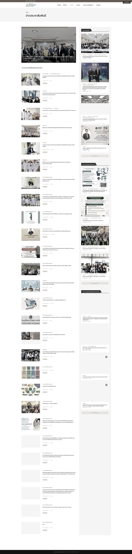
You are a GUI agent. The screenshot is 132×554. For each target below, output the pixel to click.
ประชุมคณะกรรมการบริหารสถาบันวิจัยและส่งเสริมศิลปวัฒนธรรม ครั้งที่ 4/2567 (58, 145)
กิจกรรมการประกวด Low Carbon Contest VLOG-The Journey (56, 507)
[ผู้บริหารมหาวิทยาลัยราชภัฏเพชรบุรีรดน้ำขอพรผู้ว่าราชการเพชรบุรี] (30, 131)
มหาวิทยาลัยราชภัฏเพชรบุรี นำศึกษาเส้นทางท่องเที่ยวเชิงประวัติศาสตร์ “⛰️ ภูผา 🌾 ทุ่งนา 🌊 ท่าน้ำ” (95, 348)
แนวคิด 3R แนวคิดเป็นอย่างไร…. (49, 386)
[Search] (105, 5)
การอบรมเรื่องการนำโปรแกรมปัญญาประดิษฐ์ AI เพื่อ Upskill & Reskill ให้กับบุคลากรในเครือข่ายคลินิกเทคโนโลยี (95, 119)
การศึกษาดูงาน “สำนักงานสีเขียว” (50, 403)
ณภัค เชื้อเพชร (27, 60)
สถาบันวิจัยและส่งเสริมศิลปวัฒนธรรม (71, 552)
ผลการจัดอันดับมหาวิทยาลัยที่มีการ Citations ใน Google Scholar (57, 214)
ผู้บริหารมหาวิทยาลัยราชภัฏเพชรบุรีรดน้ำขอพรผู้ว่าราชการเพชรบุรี (57, 127)
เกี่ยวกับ (65, 5)
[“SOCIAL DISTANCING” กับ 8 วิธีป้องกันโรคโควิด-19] (30, 303)
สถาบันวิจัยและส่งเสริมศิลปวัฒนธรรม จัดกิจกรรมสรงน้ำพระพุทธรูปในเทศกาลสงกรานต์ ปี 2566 (58, 283)
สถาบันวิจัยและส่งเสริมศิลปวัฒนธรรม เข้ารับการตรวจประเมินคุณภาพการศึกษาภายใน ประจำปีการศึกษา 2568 (48, 58)
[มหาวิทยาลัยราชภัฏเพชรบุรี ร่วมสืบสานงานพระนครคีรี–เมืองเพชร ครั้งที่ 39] (95, 367)
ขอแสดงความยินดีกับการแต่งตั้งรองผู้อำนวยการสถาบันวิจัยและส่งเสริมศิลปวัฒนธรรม (58, 180)
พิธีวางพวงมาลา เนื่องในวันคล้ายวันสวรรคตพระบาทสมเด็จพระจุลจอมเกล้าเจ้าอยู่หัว (56, 162)
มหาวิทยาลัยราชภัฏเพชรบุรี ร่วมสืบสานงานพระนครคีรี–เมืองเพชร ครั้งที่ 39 (95, 377)
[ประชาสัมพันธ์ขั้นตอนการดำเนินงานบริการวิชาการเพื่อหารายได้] (95, 210)
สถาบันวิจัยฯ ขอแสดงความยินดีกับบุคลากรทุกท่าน (53, 334)
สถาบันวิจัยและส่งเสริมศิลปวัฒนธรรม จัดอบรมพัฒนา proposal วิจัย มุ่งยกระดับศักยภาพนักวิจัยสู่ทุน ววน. (95, 57)
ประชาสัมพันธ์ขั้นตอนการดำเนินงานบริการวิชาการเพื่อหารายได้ (93, 220)
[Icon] (31, 79)
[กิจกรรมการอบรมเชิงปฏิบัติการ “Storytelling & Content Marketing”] (95, 239)
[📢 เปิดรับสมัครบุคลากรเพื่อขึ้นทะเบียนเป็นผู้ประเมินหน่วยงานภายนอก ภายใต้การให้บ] (95, 181)
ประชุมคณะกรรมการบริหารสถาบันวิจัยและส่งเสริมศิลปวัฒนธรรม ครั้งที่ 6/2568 (58, 76)
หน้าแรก (59, 5)
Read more (45, 83)
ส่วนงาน (78, 5)
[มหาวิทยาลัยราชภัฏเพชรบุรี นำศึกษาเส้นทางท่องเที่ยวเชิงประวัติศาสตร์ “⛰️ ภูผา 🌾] (95, 338)
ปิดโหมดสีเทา (126, 2)
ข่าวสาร (71, 5)
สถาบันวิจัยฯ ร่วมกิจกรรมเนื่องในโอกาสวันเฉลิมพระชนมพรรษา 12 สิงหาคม (59, 110)
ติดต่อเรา (99, 5)
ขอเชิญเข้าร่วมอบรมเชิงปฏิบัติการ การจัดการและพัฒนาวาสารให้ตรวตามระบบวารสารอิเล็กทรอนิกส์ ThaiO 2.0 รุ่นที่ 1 (58, 438)
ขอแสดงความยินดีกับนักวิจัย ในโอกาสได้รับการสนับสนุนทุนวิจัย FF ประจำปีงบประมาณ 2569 (94, 149)
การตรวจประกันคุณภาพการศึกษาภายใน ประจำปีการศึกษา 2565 (56, 265)
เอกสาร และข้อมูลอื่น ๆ (88, 5)
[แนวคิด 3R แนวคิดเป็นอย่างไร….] (30, 390)
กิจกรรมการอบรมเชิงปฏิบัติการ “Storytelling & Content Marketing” (94, 248)
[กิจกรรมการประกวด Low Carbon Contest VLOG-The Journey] (30, 511)
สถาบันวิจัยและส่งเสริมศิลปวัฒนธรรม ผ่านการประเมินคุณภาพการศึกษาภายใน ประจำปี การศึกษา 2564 (58, 352)
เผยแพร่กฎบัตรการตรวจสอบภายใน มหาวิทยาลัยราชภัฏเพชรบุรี (56, 317)
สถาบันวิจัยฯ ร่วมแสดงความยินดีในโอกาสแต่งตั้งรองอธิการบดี (56, 231)
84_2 (43, 524)
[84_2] (30, 528)
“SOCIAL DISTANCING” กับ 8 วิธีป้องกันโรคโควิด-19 (54, 300)
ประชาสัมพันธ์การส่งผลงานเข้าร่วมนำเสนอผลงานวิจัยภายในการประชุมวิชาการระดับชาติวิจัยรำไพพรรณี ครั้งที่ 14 (58, 456)
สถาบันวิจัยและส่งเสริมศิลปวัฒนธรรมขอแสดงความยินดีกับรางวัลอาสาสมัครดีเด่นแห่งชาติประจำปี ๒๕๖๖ (58, 249)
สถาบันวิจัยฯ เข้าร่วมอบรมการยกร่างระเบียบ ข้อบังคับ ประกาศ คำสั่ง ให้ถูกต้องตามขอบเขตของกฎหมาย (59, 93)
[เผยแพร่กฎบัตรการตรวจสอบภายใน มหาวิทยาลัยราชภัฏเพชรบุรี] (30, 321)
